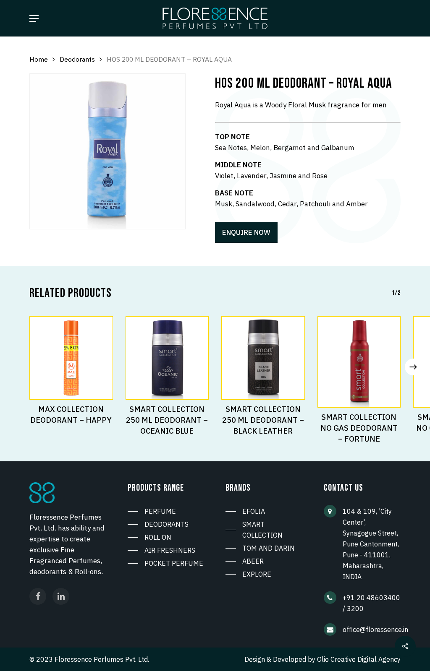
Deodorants (77, 59)
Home (38, 59)
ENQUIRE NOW (246, 232)
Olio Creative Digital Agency (359, 659)
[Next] (413, 367)
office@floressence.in (375, 629)
